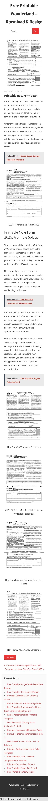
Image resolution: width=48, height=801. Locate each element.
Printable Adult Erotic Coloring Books (24, 703)
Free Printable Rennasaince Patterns (23, 692)
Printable (10, 657)
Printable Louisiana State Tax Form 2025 (23, 669)
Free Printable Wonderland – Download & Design (24, 14)
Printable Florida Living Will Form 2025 (23, 665)
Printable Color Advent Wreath (21, 764)
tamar (19, 91)
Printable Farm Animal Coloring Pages (24, 730)
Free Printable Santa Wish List (20, 771)
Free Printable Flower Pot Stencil (22, 768)
